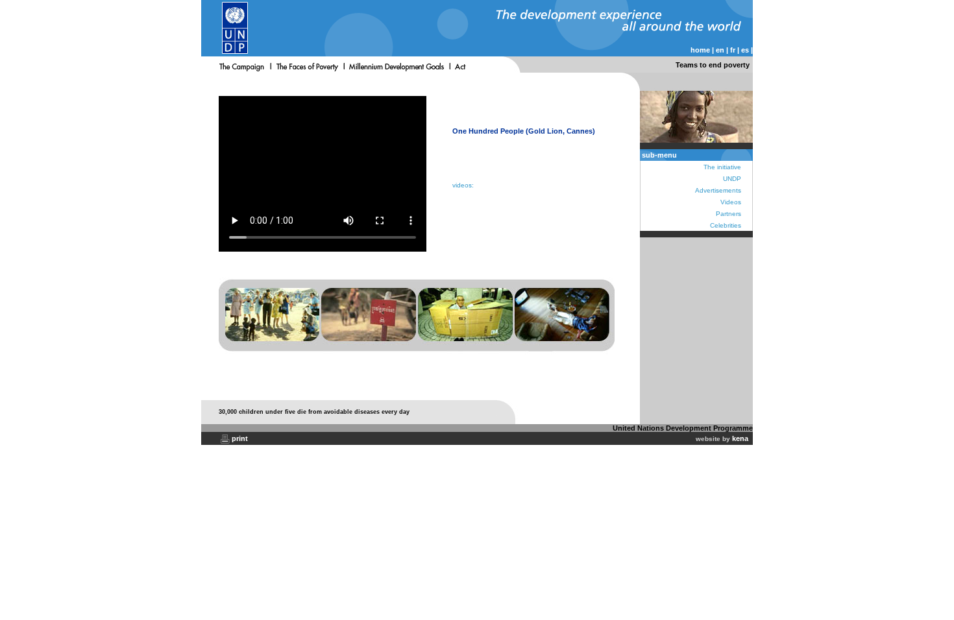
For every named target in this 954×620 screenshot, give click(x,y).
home (700, 50)
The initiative (722, 167)
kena (740, 438)
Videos (730, 202)
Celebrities (725, 225)
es (745, 50)
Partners (728, 213)
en (720, 50)
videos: (465, 185)
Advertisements (718, 190)
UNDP (732, 178)
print (240, 438)
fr (732, 50)
